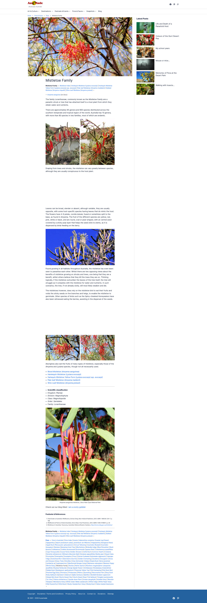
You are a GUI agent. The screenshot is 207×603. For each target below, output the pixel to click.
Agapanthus (50, 542)
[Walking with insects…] (145, 90)
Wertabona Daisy (59, 582)
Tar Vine (49, 579)
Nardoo (71, 565)
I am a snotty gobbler (77, 507)
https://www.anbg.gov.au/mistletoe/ (101, 525)
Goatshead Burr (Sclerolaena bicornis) (64, 559)
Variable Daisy (101, 579)
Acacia (75, 540)
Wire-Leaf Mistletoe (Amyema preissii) (79, 90)
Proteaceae (72, 572)
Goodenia (95, 559)
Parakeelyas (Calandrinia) (102, 568)
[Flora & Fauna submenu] (83, 11)
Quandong (87, 572)
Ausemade (43, 598)
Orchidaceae (88, 568)
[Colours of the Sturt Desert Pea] (145, 40)
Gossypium (104, 559)
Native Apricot (80, 565)
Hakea (87, 561)
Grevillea (68, 561)
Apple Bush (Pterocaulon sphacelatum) (59, 545)
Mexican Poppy (109, 563)
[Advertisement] (80, 190)
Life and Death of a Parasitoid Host (164, 25)
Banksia (57, 547)
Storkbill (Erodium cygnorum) (100, 575)
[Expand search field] (178, 4)
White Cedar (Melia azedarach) (77, 582)
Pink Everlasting (95, 570)
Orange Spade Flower (74, 568)
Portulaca (64, 572)
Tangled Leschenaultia (105, 577)
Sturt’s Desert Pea (66, 577)
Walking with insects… (165, 85)
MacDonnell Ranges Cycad (77, 563)
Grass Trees (59, 561)
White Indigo (93, 582)
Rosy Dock (109, 572)
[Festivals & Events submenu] (69, 11)
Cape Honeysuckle (52, 552)
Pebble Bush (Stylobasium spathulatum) (60, 570)
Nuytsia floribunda (60, 568)
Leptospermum (61, 563)
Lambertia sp (50, 563)
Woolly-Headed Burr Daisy (76, 584)
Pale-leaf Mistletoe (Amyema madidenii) (91, 88)
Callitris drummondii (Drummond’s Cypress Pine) (77, 549)
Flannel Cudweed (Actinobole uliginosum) (92, 556)
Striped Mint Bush (52, 577)
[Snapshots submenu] (95, 11)
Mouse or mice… (163, 61)
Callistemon (56, 549)
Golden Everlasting (84, 559)
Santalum (60, 575)
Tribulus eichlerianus (60, 579)
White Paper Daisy (105, 582)
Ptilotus (80, 572)
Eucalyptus (68, 556)
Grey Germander (78, 561)
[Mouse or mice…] (145, 65)
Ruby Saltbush (51, 575)
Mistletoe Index (65, 86)
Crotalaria (107, 552)
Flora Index (68, 540)
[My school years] (145, 53)
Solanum (68, 575)
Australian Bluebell (93, 545)
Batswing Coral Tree (68, 547)
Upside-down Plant (75, 579)
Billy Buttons (80, 547)
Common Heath (97, 552)
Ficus (74, 556)
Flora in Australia (57, 540)
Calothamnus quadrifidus (104, 549)
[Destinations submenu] (52, 11)
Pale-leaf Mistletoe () (64, 380)
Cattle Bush (87, 552)
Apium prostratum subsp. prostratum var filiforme (73, 542)
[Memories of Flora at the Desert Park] (145, 77)
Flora (47, 540)
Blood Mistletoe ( (55, 371)
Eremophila (59, 556)
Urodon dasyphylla (89, 579)
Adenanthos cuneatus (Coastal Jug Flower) (94, 540)
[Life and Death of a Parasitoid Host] (145, 28)
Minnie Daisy (50, 565)
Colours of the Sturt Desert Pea (167, 37)
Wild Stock (62, 584)
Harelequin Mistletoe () (64, 374)
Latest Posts (142, 19)
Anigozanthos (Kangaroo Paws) (102, 542)
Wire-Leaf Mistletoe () (64, 383)
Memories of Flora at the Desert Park (166, 74)
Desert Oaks (109, 554)
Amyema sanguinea (53, 95)
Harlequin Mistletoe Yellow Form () (75, 377)
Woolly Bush (91, 584)
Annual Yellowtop (80, 545)
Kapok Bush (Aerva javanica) (100, 561)
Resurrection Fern (98, 572)
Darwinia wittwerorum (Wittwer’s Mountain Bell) (62, 554)
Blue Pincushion (103, 547)
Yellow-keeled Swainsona (105, 584)
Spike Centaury (77, 575)
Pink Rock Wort (107, 570)
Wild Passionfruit (52, 584)
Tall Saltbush (92, 577)
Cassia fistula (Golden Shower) (71, 552)
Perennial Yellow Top (82, 570)
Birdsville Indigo (91, 547)
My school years (163, 48)
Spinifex (86, 575)
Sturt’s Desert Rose (79, 577)
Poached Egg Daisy (53, 572)
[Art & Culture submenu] (38, 11)
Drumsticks (50, 556)
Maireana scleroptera (95, 563)
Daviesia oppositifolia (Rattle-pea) (92, 554)
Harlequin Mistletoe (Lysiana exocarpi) (84, 86)
